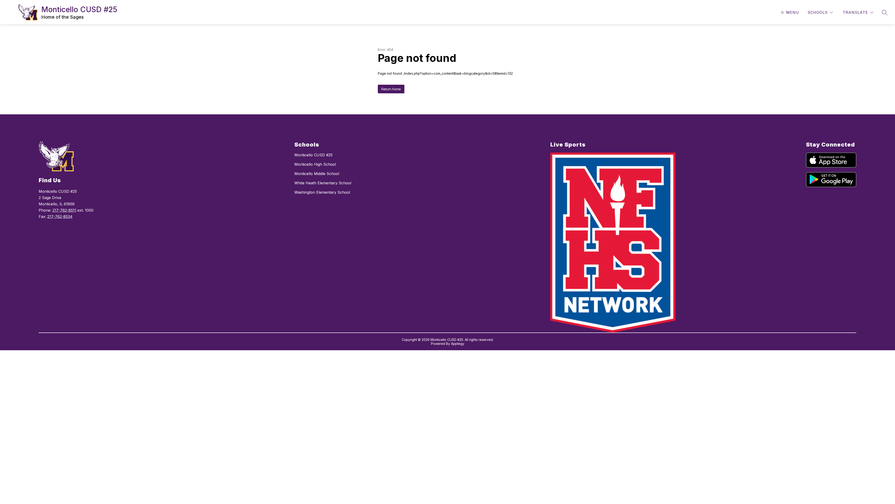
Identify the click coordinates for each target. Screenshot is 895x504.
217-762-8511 (64, 210)
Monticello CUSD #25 (313, 155)
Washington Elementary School (322, 192)
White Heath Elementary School (322, 183)
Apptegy (457, 344)
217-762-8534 (59, 216)
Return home (391, 89)
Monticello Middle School (316, 173)
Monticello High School (315, 164)
